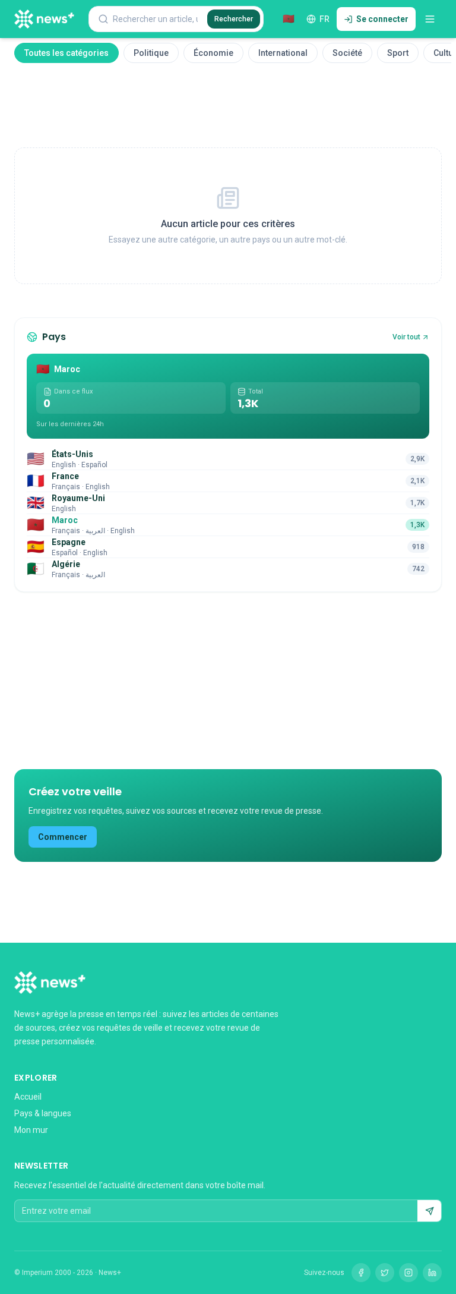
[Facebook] (361, 1272)
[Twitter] (384, 1272)
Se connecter (382, 19)
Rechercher (233, 19)
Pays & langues (42, 1113)
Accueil (28, 1096)
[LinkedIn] (432, 1272)
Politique (151, 53)
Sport (397, 53)
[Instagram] (408, 1272)
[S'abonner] (429, 1210)
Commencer (62, 837)
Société (347, 53)
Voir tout (406, 337)
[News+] (44, 19)
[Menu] (430, 19)
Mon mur (31, 1130)
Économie (213, 53)
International (283, 53)
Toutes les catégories (66, 53)
